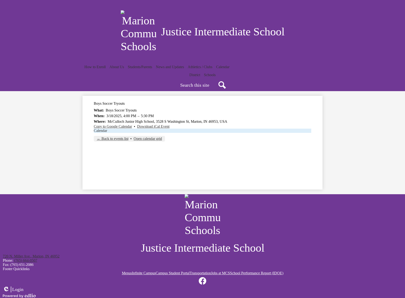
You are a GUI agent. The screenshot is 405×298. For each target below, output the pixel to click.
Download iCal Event (153, 126)
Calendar (100, 131)
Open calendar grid (148, 139)
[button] (95, 67)
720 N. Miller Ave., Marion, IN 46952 (31, 256)
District (194, 75)
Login (13, 289)
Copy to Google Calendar (113, 126)
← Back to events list (112, 139)
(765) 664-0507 (25, 260)
